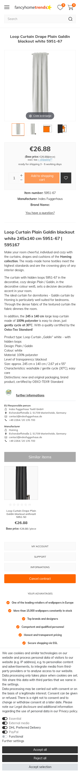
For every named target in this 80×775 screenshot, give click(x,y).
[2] (32, 130)
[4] (62, 130)
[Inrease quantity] (21, 175)
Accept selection (40, 767)
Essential (15, 719)
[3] (47, 130)
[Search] (70, 19)
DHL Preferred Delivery (25, 727)
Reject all (40, 758)
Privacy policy (68, 711)
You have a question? (40, 213)
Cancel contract (40, 579)
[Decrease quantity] (21, 180)
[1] (18, 130)
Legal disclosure (25, 707)
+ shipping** (45, 159)
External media (19, 723)
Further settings (13, 741)
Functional (16, 736)
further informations (30, 395)
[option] (21, 498)
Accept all (40, 750)
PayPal (13, 732)
